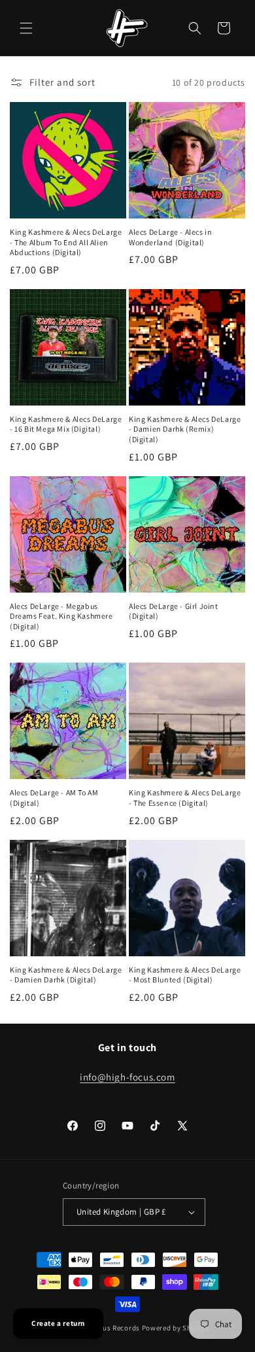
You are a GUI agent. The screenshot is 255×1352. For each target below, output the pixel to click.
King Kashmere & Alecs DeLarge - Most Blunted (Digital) (185, 975)
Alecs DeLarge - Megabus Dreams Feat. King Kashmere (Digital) (61, 616)
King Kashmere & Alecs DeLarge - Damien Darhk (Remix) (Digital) (185, 429)
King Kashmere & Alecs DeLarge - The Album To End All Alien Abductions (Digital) (66, 242)
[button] (26, 28)
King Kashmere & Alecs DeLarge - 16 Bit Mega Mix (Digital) (66, 424)
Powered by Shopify (175, 1327)
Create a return (58, 1323)
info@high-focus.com (127, 1077)
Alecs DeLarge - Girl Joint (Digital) (173, 611)
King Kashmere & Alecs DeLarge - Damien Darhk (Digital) (66, 975)
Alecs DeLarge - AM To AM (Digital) (54, 798)
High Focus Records (106, 1327)
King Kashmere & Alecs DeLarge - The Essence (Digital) (185, 798)
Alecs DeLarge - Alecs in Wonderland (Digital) (170, 237)
